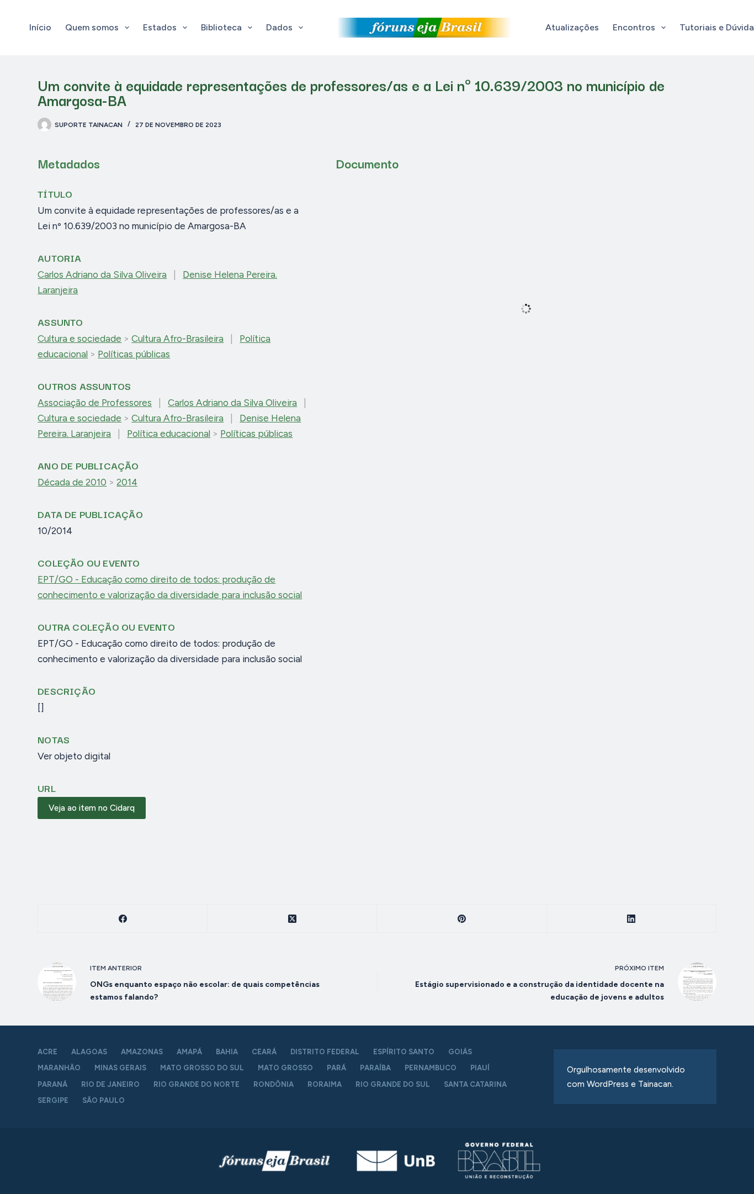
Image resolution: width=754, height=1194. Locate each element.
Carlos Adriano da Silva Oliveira (102, 274)
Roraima (324, 1084)
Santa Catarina (475, 1084)
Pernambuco (430, 1068)
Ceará (264, 1052)
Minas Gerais (120, 1068)
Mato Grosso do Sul (202, 1068)
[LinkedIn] (631, 919)
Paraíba (375, 1068)
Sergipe (53, 1100)
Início (40, 27)
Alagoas (89, 1052)
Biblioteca (221, 27)
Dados (279, 27)
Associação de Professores (95, 402)
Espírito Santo (403, 1052)
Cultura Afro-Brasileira (177, 338)
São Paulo (103, 1100)
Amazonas (142, 1052)
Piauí (480, 1068)
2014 (126, 482)
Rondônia (273, 1084)
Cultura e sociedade (79, 338)
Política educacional (168, 433)
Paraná (52, 1084)
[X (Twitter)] (292, 919)
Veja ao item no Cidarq (92, 808)
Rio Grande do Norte (196, 1084)
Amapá (189, 1052)
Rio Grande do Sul (392, 1084)
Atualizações (572, 27)
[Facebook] (123, 919)
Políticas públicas (134, 354)
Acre (47, 1052)
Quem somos (92, 27)
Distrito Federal (324, 1052)
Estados (160, 27)
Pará (336, 1068)
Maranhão (59, 1068)
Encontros (634, 27)
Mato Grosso (285, 1068)
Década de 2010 (72, 482)
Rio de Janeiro (110, 1084)
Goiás (460, 1052)
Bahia (227, 1052)
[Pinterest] (461, 919)
